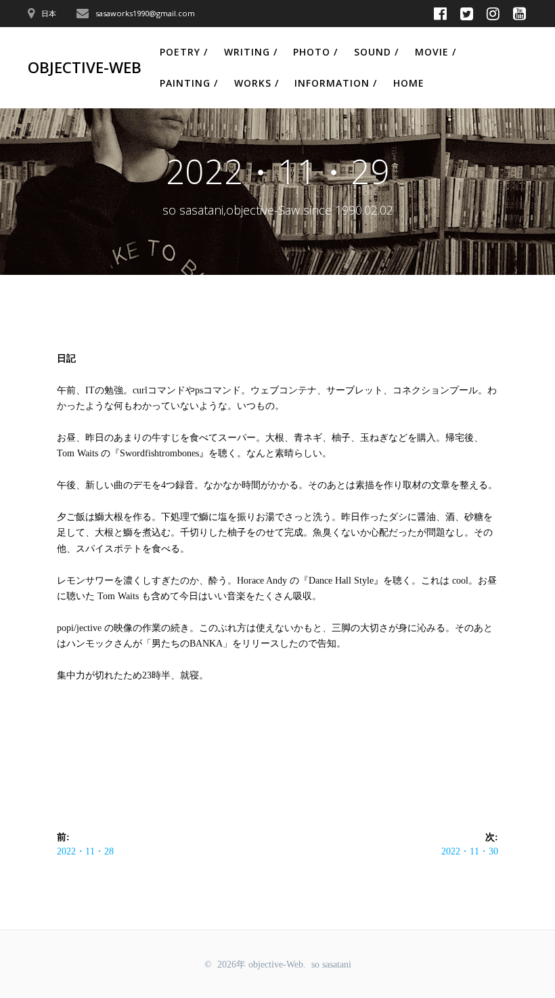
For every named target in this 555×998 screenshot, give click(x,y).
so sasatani (331, 964)
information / (335, 83)
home (408, 83)
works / (256, 83)
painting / (189, 83)
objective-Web (84, 67)
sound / (376, 51)
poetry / (184, 51)
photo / (315, 51)
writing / (251, 51)
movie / (435, 51)
